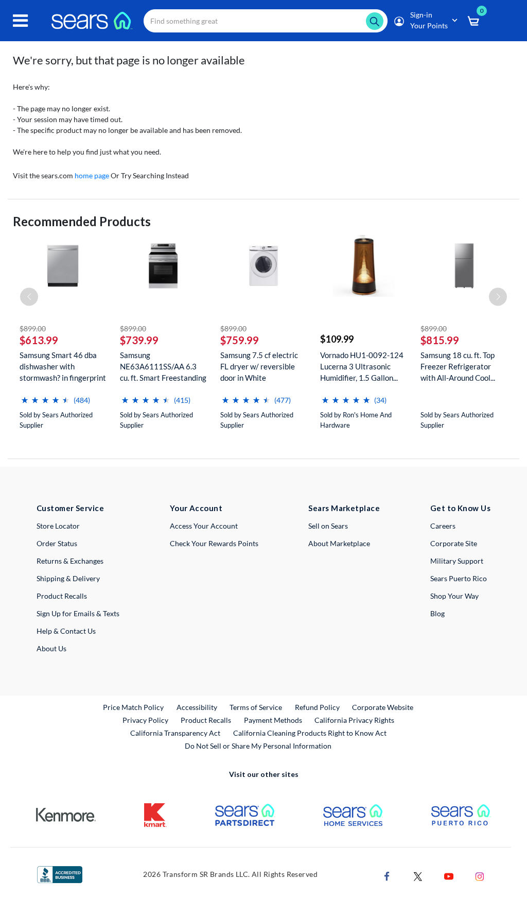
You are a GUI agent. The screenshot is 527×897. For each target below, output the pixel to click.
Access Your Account (204, 525)
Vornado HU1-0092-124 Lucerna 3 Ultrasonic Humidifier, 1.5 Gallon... (361, 366)
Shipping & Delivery (68, 578)
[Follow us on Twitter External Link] (418, 875)
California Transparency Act (175, 733)
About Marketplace (339, 543)
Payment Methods (273, 720)
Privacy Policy (145, 720)
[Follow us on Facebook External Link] (387, 875)
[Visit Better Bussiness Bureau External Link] (59, 873)
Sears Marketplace (344, 508)
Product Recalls (62, 595)
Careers (442, 525)
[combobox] (266, 20)
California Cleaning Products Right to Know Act (310, 733)
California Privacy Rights (354, 720)
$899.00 (33, 328)
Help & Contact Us (66, 631)
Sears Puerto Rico (458, 578)
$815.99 (439, 340)
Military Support (456, 560)
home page (92, 175)
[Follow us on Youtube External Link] (448, 875)
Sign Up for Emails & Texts (78, 613)
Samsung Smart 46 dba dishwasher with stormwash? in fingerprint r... (63, 366)
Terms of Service (256, 707)
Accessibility (197, 707)
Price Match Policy (133, 707)
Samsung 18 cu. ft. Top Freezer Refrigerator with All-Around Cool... (457, 366)
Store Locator (58, 525)
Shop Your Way (454, 595)
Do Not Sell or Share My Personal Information (258, 745)
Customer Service (70, 508)
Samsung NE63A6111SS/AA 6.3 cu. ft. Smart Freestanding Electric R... (163, 366)
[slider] (45, 396)
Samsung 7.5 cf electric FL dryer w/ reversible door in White (259, 366)
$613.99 (39, 340)
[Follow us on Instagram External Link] (479, 875)
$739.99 (139, 340)
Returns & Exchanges (70, 560)
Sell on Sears (328, 525)
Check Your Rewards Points (214, 543)
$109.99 (337, 339)
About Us (51, 648)
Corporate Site (453, 543)
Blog (437, 613)
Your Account (196, 508)
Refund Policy (317, 707)
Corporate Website (383, 707)
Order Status (57, 543)
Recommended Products (82, 221)
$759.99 (239, 340)
